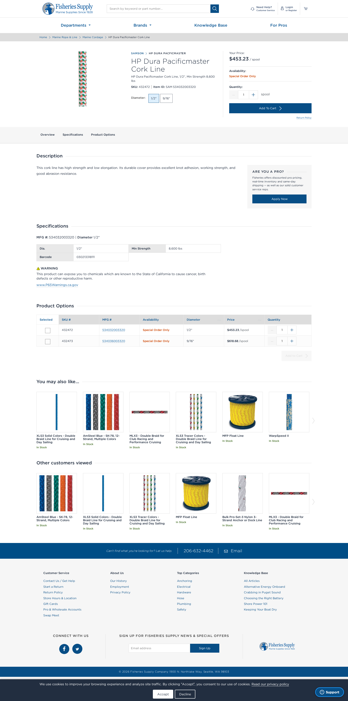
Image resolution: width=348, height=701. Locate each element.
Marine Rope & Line (64, 37)
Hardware (184, 592)
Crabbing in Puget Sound (262, 592)
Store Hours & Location (60, 598)
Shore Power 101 (255, 604)
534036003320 (113, 341)
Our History (118, 581)
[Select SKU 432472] (47, 330)
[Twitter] (77, 646)
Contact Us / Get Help (59, 581)
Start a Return (53, 587)
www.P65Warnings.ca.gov (57, 285)
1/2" (153, 98)
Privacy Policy (120, 592)
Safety (181, 609)
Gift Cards (50, 604)
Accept (163, 694)
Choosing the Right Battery (264, 598)
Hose (180, 598)
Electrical (184, 587)
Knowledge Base (210, 25)
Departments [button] (74, 25)
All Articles (252, 581)
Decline (185, 694)
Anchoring (184, 581)
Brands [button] (141, 25)
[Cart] (304, 8)
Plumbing (184, 604)
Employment (119, 587)
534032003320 (113, 330)
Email (236, 550)
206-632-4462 (198, 550)
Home (43, 37)
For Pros (278, 25)
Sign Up (204, 648)
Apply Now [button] (279, 199)
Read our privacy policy (270, 684)
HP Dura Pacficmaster (167, 53)
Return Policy (304, 117)
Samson (137, 53)
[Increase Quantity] (253, 94)
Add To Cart (267, 108)
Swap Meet (51, 615)
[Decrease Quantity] (233, 94)
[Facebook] (64, 646)
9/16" (166, 98)
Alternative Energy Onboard (264, 587)
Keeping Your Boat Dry (260, 609)
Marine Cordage (93, 37)
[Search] (214, 8)
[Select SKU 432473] (47, 341)
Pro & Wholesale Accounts (62, 609)
